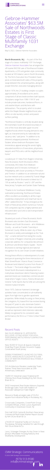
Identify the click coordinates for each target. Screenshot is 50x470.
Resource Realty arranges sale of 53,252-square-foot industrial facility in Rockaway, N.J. (23, 396)
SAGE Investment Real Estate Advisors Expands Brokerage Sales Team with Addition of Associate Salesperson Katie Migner (24, 387)
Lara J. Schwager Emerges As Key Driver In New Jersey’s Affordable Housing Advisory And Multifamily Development (24, 433)
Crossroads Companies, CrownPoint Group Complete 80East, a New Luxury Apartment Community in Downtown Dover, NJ (23, 404)
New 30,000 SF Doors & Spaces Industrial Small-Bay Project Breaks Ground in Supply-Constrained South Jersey (23, 347)
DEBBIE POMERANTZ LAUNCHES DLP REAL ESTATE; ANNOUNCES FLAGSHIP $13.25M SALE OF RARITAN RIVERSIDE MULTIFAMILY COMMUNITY (24, 357)
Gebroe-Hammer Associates (26, 50)
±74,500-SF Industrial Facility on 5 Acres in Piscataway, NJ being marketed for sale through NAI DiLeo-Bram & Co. (24, 424)
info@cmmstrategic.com (25, 461)
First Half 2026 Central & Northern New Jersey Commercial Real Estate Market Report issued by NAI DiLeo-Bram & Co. (24, 414)
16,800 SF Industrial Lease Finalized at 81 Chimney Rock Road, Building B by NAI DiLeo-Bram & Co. (23, 378)
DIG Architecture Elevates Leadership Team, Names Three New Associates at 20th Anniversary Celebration (23, 368)
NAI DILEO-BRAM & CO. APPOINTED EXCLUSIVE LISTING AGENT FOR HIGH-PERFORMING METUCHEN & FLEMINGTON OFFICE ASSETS (24, 336)
